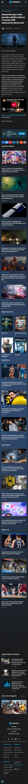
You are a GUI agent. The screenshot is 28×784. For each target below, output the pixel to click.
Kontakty (6, 762)
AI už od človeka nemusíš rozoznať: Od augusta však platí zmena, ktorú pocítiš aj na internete (13, 522)
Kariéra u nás (6, 754)
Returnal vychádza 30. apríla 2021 (13, 115)
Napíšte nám (6, 757)
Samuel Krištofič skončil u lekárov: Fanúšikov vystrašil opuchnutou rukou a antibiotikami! (14, 384)
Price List (16, 757)
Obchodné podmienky (19, 752)
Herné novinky (9, 6)
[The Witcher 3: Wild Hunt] (7, 345)
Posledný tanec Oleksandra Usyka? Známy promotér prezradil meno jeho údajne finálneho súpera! (13, 437)
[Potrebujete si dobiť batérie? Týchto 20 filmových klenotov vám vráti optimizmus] (6, 661)
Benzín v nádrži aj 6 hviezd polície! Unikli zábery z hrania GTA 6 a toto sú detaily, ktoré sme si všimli (13, 170)
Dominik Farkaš (8, 28)
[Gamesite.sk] (15, 2)
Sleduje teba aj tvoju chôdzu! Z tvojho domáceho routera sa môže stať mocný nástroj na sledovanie (19, 685)
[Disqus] (14, 629)
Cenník (15, 754)
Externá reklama (18, 750)
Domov (3, 6)
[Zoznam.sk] (17, 769)
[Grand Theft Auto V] (20, 323)
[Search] (25, 2)
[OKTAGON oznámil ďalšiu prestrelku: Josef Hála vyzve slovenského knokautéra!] (14, 398)
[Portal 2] (20, 345)
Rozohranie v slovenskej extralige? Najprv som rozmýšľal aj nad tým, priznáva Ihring (13, 603)
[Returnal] (7, 323)
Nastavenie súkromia (8, 752)
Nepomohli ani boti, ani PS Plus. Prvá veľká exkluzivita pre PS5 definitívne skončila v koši (13, 304)
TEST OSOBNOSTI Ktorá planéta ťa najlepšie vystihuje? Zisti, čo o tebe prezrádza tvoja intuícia (13, 468)
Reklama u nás (17, 747)
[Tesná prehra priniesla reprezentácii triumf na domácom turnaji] (14, 566)
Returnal (13, 126)
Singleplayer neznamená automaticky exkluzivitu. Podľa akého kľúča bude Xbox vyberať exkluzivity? (14, 249)
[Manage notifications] (2, 781)
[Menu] (3, 2)
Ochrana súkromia (8, 750)
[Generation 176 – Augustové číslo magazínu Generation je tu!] (14, 707)
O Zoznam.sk (7, 744)
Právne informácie (8, 747)
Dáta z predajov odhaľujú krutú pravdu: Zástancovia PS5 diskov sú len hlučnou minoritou (14, 223)
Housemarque (5, 126)
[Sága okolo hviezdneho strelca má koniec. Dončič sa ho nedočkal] (14, 541)
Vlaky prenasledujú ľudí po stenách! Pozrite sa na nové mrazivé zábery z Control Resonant (13, 196)
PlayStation (15, 6)
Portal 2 (17, 355)
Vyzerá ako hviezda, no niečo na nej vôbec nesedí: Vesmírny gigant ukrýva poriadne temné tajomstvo (14, 495)
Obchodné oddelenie (8, 767)
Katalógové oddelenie (8, 769)
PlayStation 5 (22, 6)
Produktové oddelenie (8, 765)
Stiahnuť (23, 696)
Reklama (17, 744)
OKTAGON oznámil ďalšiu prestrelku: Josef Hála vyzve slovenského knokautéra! (13, 410)
